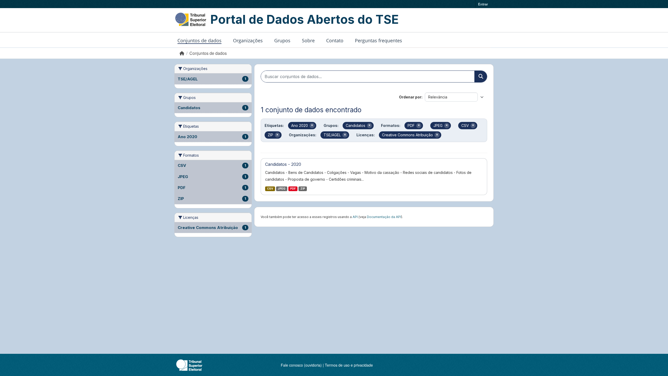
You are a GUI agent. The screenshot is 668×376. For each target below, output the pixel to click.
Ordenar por (410, 97)
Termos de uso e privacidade (349, 365)
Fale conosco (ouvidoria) (301, 365)
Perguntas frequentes (378, 40)
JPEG (281, 188)
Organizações (248, 40)
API (355, 217)
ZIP (302, 188)
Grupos (282, 40)
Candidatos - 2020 (283, 164)
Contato (334, 40)
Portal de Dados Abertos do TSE (304, 19)
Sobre (308, 40)
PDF (293, 188)
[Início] (182, 53)
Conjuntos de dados (199, 40)
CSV (270, 188)
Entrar (483, 4)
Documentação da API (384, 217)
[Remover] (312, 125)
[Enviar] (480, 76)
